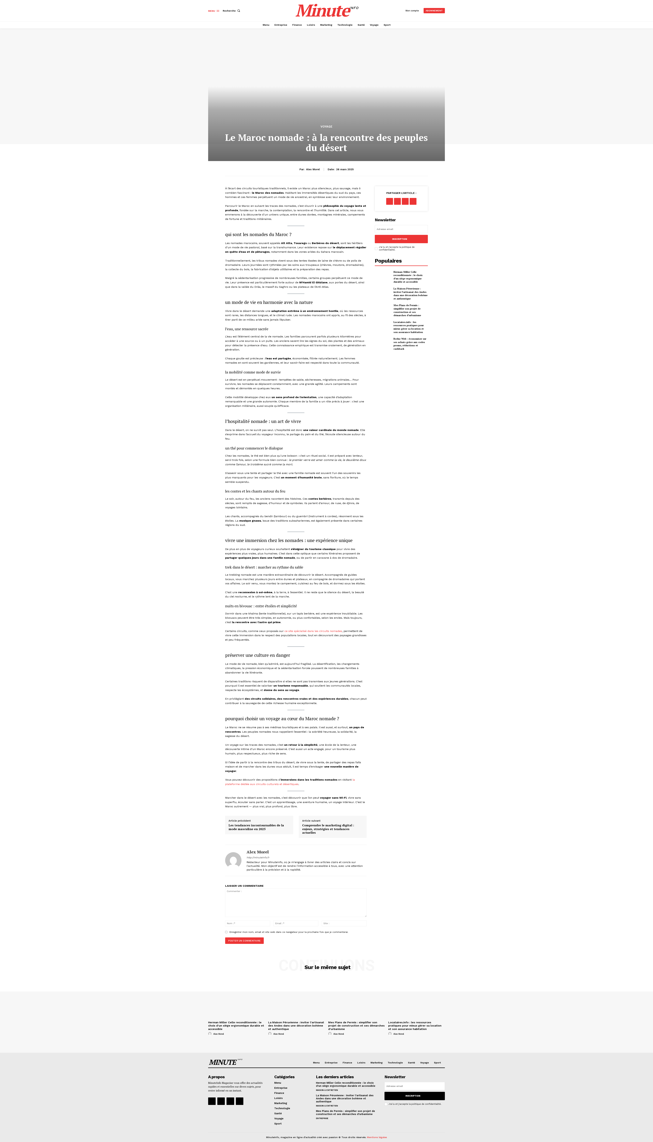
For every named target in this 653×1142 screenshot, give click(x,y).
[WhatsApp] (413, 201)
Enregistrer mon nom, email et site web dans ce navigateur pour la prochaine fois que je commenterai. (288, 932)
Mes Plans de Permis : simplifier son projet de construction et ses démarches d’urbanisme (407, 310)
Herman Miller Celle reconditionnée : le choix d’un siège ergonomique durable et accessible (408, 277)
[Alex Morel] (233, 860)
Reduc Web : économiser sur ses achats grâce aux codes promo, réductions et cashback (410, 343)
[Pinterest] (405, 201)
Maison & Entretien (327, 1090)
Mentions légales (377, 1137)
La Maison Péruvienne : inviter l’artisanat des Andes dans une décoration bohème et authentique (411, 293)
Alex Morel (313, 169)
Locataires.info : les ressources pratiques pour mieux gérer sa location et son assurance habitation (409, 327)
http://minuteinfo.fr (258, 857)
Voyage (326, 126)
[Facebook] (389, 201)
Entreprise (322, 1118)
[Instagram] (221, 1101)
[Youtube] (239, 1101)
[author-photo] (210, 1034)
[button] (232, 10)
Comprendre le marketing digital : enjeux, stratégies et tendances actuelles (328, 829)
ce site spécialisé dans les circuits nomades (313, 631)
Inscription (399, 239)
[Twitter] (397, 201)
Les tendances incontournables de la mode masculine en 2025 (256, 827)
